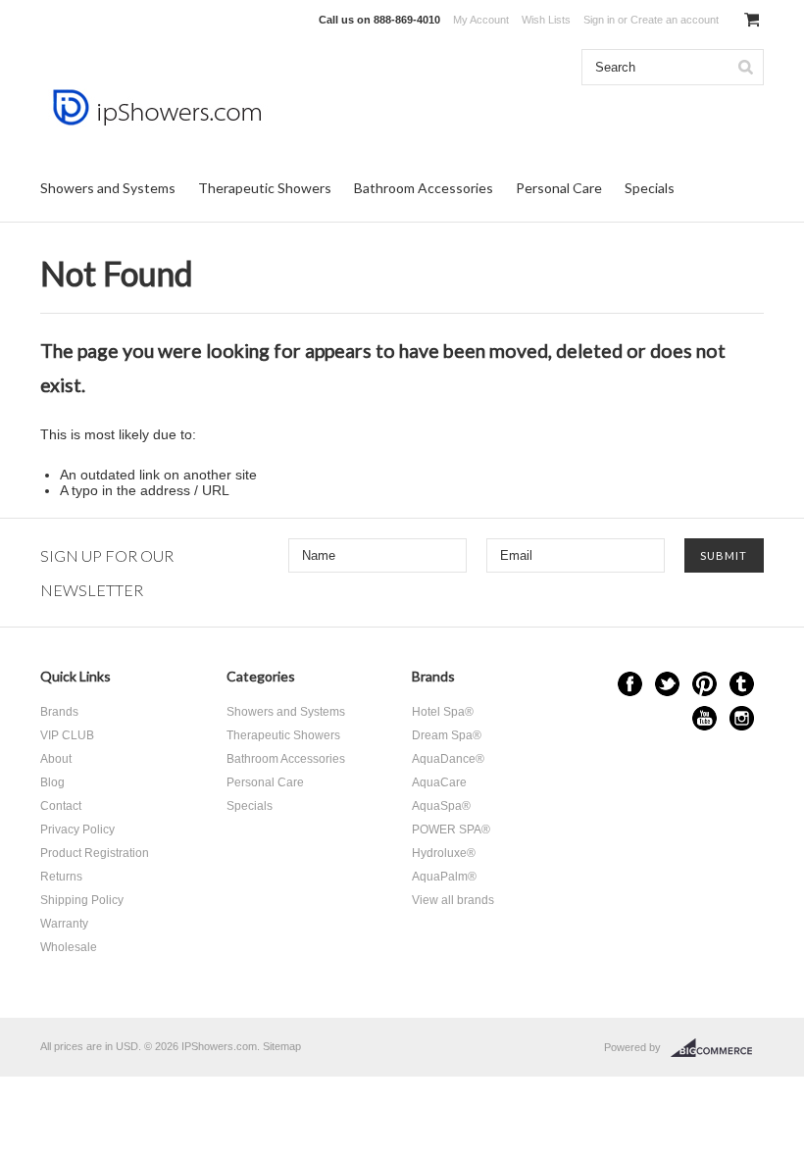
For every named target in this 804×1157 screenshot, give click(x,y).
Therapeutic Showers (264, 187)
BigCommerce (717, 1048)
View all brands (453, 900)
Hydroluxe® (444, 853)
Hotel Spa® (443, 712)
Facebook (630, 684)
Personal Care (559, 187)
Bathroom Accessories (423, 187)
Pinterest (704, 684)
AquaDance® (448, 759)
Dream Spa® (446, 735)
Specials (650, 187)
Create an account (674, 19)
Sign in (599, 19)
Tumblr (741, 684)
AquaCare (439, 782)
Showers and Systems (108, 187)
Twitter (667, 684)
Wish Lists (546, 19)
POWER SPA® (451, 829)
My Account (481, 19)
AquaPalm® (444, 876)
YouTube (704, 718)
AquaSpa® (441, 806)
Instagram (741, 718)
